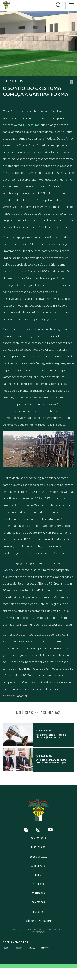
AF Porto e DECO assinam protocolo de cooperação (51, 761)
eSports (38, 911)
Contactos (38, 902)
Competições (38, 838)
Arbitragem (38, 865)
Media (38, 875)
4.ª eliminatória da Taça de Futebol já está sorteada (51, 736)
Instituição (38, 847)
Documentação (38, 856)
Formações (38, 893)
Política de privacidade (38, 920)
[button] (59, 5)
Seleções (38, 884)
